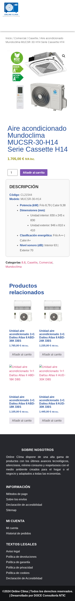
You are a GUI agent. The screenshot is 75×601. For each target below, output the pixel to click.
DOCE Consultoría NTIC (50, 595)
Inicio (9, 38)
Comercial (20, 38)
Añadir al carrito (34, 172)
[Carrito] (41, 25)
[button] (48, 9)
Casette (33, 38)
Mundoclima (14, 266)
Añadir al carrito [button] (22, 354)
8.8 (23, 262)
